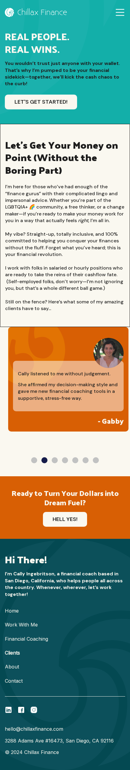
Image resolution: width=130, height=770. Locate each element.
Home (12, 611)
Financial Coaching (26, 639)
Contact (14, 681)
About (12, 667)
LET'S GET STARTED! (41, 101)
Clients (12, 653)
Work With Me (21, 625)
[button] (120, 12)
